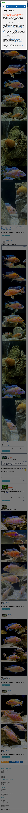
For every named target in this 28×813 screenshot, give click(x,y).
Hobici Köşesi (19, 41)
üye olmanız (6, 36)
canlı (8, 27)
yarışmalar (14, 26)
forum (4, 26)
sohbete (22, 27)
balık (19, 26)
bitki (22, 26)
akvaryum (12, 27)
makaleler (9, 26)
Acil (15, 44)
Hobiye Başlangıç (15, 39)
